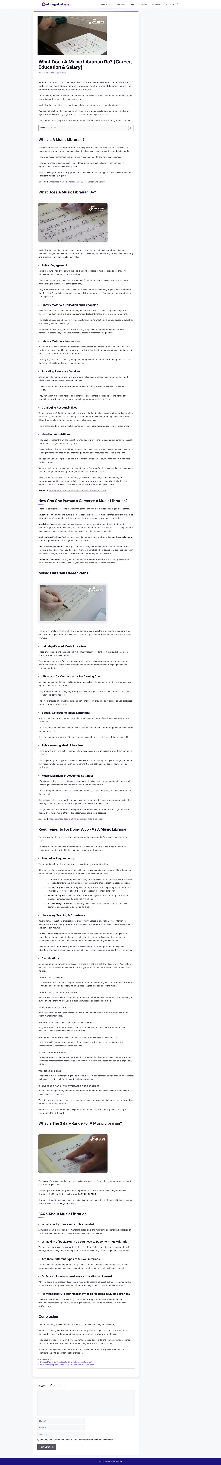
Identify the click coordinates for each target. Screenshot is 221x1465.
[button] (178, 4)
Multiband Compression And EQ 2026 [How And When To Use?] (67, 1365)
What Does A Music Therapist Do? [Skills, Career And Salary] (77, 182)
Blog (132, 4)
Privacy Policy (106, 4)
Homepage (143, 4)
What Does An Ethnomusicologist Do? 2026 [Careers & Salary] (77, 490)
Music (50, 1359)
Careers (43, 1359)
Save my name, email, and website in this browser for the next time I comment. (76, 1440)
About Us (170, 4)
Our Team (121, 4)
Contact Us (156, 4)
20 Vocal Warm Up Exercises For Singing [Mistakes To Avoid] (66, 1362)
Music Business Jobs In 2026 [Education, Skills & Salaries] (76, 819)
